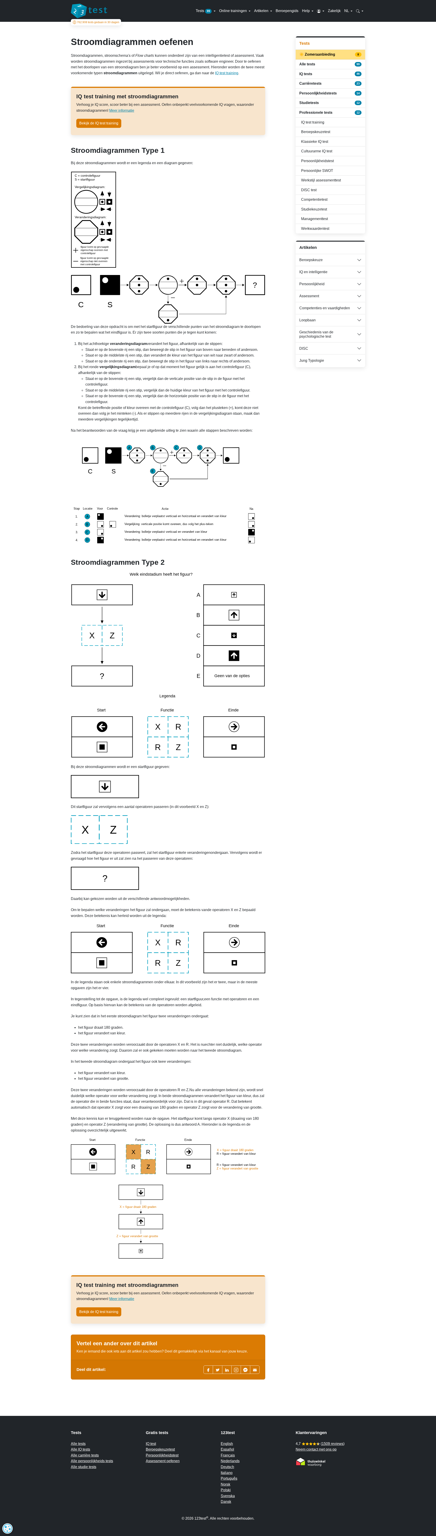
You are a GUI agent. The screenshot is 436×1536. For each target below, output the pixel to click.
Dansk (226, 1502)
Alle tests (329, 64)
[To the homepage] (89, 11)
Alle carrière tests (85, 1455)
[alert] (7, 1528)
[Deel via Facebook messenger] (245, 1369)
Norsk (225, 1484)
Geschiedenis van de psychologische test (316, 334)
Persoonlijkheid (312, 284)
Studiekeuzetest (314, 209)
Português (229, 1478)
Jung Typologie (311, 360)
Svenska (228, 1496)
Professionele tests (329, 112)
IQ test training (226, 73)
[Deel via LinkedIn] (227, 1369)
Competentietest (314, 199)
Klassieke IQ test (314, 142)
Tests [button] (203, 11)
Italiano (227, 1473)
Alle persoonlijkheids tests (92, 1461)
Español (227, 1449)
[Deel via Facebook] (208, 1369)
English (227, 1444)
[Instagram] (236, 1369)
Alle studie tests (83, 1467)
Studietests (329, 103)
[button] (320, 11)
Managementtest (314, 219)
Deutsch (227, 1467)
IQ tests (329, 74)
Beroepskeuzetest (315, 132)
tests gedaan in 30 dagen (98, 22)
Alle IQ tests (80, 1449)
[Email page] (255, 1369)
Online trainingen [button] (233, 11)
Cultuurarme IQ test (316, 151)
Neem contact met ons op (316, 1449)
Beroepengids (287, 11)
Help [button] (306, 11)
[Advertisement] (330, 403)
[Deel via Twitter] (217, 1369)
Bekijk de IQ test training (98, 123)
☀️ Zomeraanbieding (329, 54)
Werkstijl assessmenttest (321, 180)
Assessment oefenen (163, 1461)
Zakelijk (334, 11)
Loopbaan (307, 320)
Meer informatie (121, 110)
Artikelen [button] (261, 11)
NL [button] (347, 11)
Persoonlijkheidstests (329, 93)
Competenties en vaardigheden (324, 308)
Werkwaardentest (315, 228)
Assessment (309, 296)
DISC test (309, 190)
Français (228, 1455)
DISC (303, 348)
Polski (226, 1490)
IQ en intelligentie (313, 272)
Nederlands (230, 1461)
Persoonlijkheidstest (317, 161)
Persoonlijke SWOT (317, 171)
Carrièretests (329, 83)
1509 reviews (332, 1444)
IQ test (151, 1444)
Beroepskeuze (311, 260)
